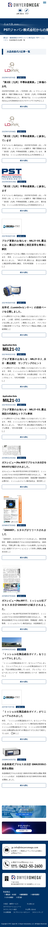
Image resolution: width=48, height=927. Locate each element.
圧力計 (20, 897)
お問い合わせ (31, 909)
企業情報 (8, 912)
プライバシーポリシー (22, 912)
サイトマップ (38, 912)
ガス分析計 (9, 897)
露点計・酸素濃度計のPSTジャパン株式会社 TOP (21, 38)
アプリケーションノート (13, 907)
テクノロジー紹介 (11, 909)
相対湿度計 (36, 894)
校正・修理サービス (11, 904)
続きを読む (24, 106)
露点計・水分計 (11, 894)
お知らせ (31, 904)
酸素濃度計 (24, 894)
